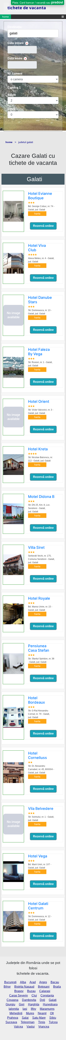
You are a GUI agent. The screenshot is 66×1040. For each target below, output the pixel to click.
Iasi (25, 1008)
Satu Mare (39, 1017)
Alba (23, 982)
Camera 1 (14, 87)
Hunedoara (50, 1004)
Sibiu (52, 1017)
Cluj (34, 995)
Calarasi (44, 991)
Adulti (12, 94)
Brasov (18, 991)
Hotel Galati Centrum (38, 905)
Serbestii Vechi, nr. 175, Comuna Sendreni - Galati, (41, 559)
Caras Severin (18, 995)
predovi (57, 2)
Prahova (12, 1017)
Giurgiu (10, 1004)
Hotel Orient (38, 401)
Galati (34, 179)
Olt (52, 1013)
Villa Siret (36, 547)
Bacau (55, 982)
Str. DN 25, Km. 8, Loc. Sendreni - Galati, (39, 508)
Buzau (31, 991)
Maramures (47, 1008)
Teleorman (27, 1022)
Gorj (21, 1004)
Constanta (47, 995)
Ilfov (33, 1008)
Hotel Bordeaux (36, 700)
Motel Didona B (41, 496)
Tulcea (53, 1022)
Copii (11, 108)
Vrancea (43, 1026)
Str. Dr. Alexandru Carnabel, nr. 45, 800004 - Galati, (41, 769)
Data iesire (15, 58)
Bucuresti (10, 982)
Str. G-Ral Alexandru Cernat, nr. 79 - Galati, (39, 714)
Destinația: (15, 26)
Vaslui (31, 1026)
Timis (41, 1022)
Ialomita (14, 1008)
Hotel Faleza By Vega (39, 351)
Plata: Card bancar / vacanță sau (37, 2)
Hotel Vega (37, 856)
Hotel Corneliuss (37, 755)
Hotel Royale (39, 598)
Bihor (7, 986)
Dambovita (29, 1000)
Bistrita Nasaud (24, 986)
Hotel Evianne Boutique (40, 195)
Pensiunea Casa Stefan (38, 648)
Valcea (18, 1026)
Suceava (11, 1022)
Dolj (42, 1000)
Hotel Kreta (38, 449)
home (5, 16)
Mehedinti (16, 1013)
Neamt (42, 1013)
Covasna (12, 1000)
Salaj (25, 1017)
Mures (30, 1013)
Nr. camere (15, 73)
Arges (43, 982)
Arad (33, 982)
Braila (57, 986)
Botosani (44, 986)
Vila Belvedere (40, 808)
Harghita (33, 1004)
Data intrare (16, 43)
